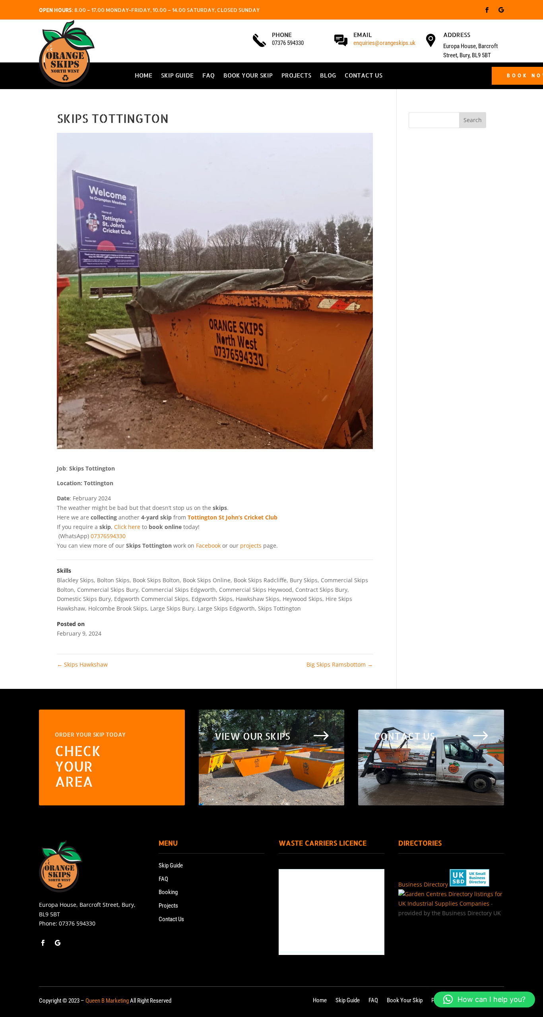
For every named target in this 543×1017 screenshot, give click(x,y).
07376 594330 (77, 923)
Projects (296, 76)
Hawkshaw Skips (257, 599)
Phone (282, 35)
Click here (127, 527)
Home (143, 76)
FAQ (208, 76)
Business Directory (423, 884)
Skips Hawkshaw (82, 664)
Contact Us (363, 76)
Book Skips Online (207, 580)
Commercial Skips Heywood (255, 589)
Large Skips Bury (172, 608)
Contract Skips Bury (321, 589)
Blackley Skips (75, 580)
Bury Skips (304, 580)
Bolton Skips (113, 580)
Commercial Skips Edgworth (179, 589)
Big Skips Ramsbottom (339, 664)
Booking (168, 892)
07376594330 (108, 536)
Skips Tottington (279, 608)
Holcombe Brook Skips (117, 608)
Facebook (208, 545)
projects (251, 545)
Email (362, 35)
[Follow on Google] (501, 10)
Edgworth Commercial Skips (151, 599)
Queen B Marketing (107, 1000)
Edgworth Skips (212, 599)
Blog (328, 76)
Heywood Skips (302, 599)
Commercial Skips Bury (107, 589)
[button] (484, 999)
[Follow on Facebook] (487, 10)
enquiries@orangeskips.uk (384, 43)
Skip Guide (177, 76)
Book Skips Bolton (156, 580)
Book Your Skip (248, 76)
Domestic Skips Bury (84, 599)
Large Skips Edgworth (226, 608)
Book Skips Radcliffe (260, 580)
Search (472, 120)
